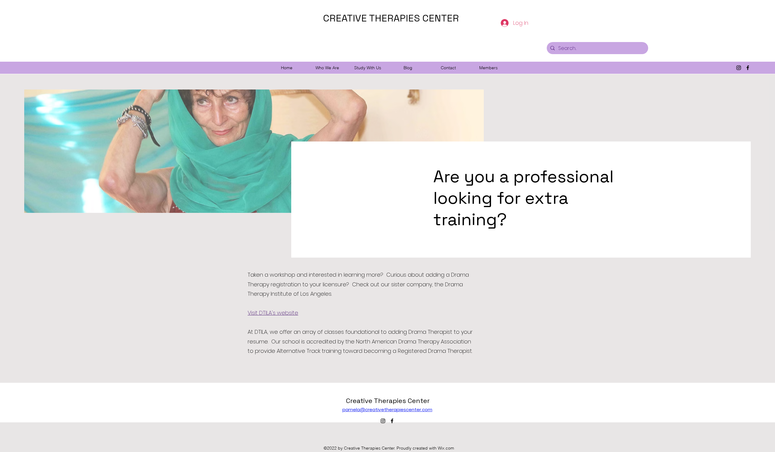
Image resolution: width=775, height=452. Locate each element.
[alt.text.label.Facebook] (748, 68)
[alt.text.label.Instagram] (739, 68)
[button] (327, 67)
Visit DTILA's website (273, 313)
